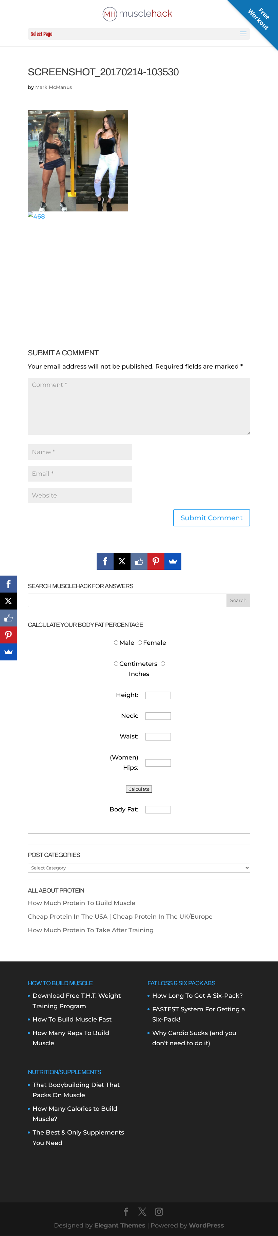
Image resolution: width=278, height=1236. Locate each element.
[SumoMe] (172, 561)
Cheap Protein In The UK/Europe (163, 916)
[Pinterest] (155, 561)
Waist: (129, 736)
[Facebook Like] (139, 561)
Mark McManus (53, 87)
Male (127, 643)
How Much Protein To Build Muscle (81, 903)
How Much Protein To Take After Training (91, 930)
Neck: (129, 715)
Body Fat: (124, 809)
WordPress (206, 1225)
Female (154, 643)
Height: (127, 695)
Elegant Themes (119, 1225)
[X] (122, 561)
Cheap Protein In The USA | (70, 916)
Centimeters (138, 664)
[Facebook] (105, 561)
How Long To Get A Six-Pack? (197, 995)
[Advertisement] (139, 269)
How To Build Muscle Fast (72, 1019)
